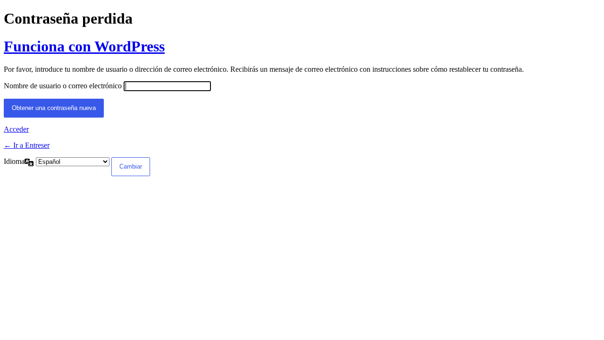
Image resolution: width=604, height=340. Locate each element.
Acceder (16, 129)
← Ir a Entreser (27, 145)
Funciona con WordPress (84, 46)
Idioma (14, 161)
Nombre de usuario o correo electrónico (63, 86)
